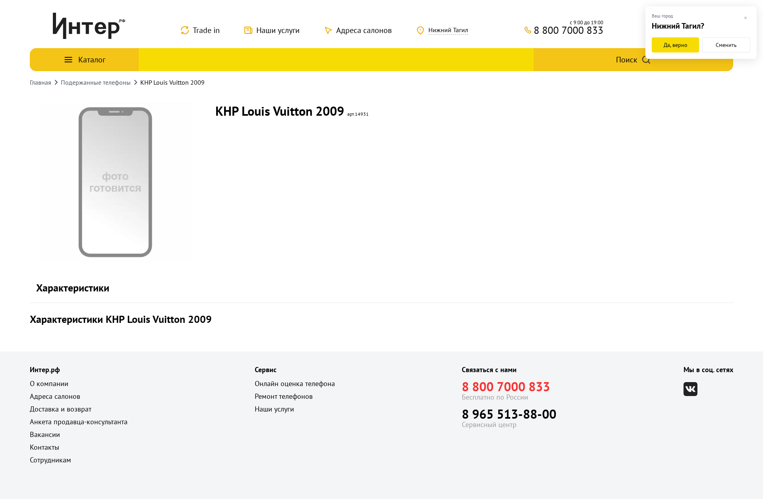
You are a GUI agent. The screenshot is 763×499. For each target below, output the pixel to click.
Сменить (726, 45)
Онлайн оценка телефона (295, 383)
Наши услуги (278, 30)
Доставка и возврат (60, 409)
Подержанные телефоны (96, 82)
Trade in (206, 30)
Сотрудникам (50, 459)
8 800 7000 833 (506, 386)
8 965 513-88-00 (509, 414)
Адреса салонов (364, 30)
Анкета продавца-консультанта (79, 421)
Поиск (626, 59)
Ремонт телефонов (284, 396)
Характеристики (72, 287)
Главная (40, 82)
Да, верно (675, 45)
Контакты (44, 447)
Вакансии (45, 434)
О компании (49, 383)
